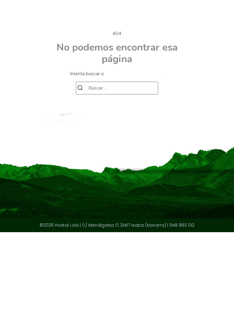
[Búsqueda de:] (117, 88)
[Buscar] (80, 88)
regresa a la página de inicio (134, 73)
